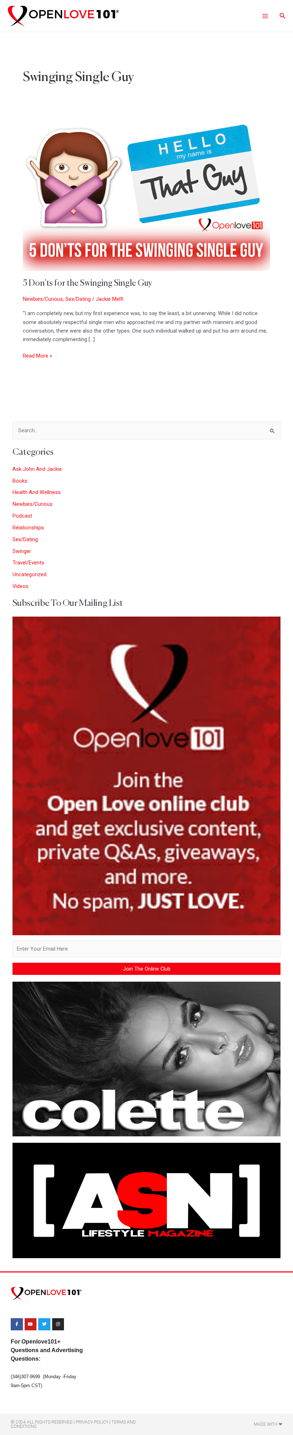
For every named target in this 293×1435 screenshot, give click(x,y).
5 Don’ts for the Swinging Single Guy (87, 283)
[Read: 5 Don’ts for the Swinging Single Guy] (146, 194)
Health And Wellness (37, 492)
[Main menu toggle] (265, 16)
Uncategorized (29, 574)
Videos (21, 586)
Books (20, 481)
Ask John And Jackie (37, 469)
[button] (282, 15)
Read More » (37, 355)
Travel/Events (28, 562)
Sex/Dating (78, 299)
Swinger (22, 551)
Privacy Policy (92, 1422)
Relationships (28, 527)
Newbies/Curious (43, 299)
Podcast (22, 516)
